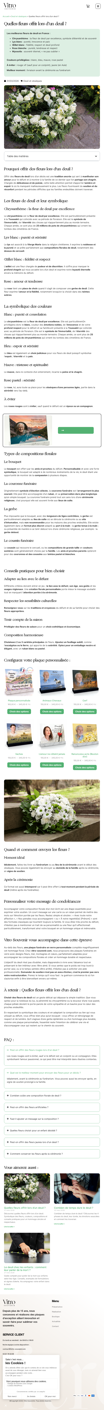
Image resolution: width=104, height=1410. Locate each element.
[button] (96, 93)
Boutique (55, 1254)
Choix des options (19, 648)
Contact (55, 1263)
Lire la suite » (9, 1164)
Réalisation (56, 1249)
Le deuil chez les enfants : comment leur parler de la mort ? (25, 1206)
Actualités (56, 1258)
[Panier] (88, 6)
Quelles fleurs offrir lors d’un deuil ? (25, 1144)
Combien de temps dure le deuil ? (73, 1144)
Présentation (57, 1244)
